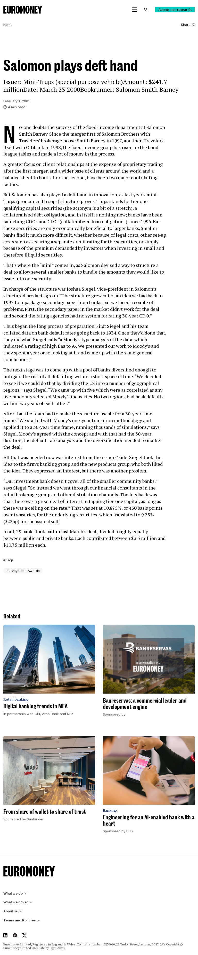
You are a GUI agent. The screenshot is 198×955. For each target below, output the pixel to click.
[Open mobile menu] (134, 9)
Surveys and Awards (23, 571)
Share (186, 25)
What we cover (15, 902)
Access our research (175, 9)
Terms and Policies (19, 920)
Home (8, 25)
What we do (13, 893)
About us (10, 911)
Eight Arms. (57, 948)
